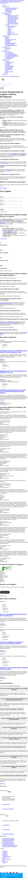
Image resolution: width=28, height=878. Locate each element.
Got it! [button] (25, 875)
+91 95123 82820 (6, 804)
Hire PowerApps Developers (9, 839)
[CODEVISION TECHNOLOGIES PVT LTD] (10, 1)
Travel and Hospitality (9, 44)
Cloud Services (8, 10)
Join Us (2, 87)
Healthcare (7, 37)
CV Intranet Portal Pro (9, 57)
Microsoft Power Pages (12, 19)
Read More (2, 359)
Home (4, 5)
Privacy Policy (6, 861)
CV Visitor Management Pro (11, 54)
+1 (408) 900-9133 (4, 0)
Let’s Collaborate (3, 188)
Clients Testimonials (9, 65)
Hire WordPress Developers (8, 844)
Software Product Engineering (11, 8)
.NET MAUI (10, 27)
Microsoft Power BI (12, 20)
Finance (6, 38)
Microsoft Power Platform (13, 15)
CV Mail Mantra (8, 58)
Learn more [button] (4, 877)
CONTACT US (4, 592)
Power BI (19, 221)
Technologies (5, 13)
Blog (6, 49)
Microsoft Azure (11, 32)
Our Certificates (8, 68)
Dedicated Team (8, 11)
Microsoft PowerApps (12, 16)
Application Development (10, 9)
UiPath (9, 30)
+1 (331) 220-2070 (6, 829)
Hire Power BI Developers (8, 840)
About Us (7, 61)
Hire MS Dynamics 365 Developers (10, 845)
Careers (6, 70)
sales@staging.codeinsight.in (8, 833)
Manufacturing (8, 40)
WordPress (10, 29)
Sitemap (4, 862)
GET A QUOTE (3, 238)
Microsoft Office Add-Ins (13, 34)
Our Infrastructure (9, 69)
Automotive (7, 41)
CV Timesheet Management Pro (11, 55)
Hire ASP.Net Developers (8, 841)
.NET (9, 28)
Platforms (7, 25)
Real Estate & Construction (10, 43)
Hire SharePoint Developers (8, 838)
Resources (5, 47)
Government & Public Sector (11, 45)
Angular (9, 33)
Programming (8, 14)
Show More (2, 783)
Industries (5, 35)
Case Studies (7, 48)
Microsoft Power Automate (13, 17)
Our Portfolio (8, 63)
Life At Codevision (9, 71)
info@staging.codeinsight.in (8, 808)
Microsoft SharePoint (12, 26)
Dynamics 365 (9, 170)
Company (5, 59)
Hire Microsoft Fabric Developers (9, 846)
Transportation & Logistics (10, 39)
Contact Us (21, 0)
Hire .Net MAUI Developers (8, 843)
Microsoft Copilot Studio (13, 23)
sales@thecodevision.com (13, 0)
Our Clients (7, 64)
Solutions (4, 51)
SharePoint (14, 154)
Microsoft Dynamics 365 (13, 22)
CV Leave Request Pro (10, 53)
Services (4, 6)
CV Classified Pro (9, 52)
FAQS (6, 72)
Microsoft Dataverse (12, 21)
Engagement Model (9, 67)
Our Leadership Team (9, 62)
